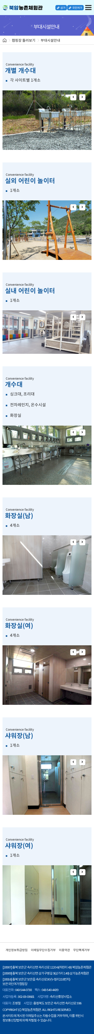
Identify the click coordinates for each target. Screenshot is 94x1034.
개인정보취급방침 (17, 950)
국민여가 (77, 8)
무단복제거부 (81, 950)
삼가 (62, 8)
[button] (73, 97)
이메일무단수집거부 (43, 950)
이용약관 (64, 950)
